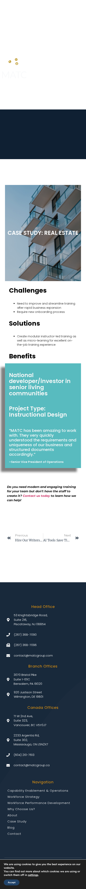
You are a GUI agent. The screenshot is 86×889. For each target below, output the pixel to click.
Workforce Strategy (23, 797)
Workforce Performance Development (38, 803)
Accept (11, 882)
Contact (14, 834)
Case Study (17, 821)
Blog (11, 827)
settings (33, 875)
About (12, 815)
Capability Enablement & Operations (37, 790)
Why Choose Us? (21, 809)
